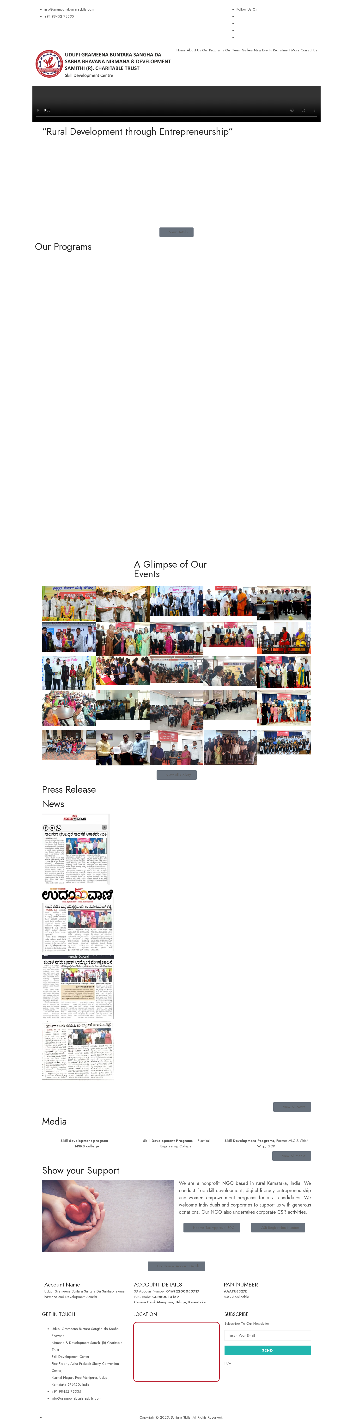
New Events (263, 50)
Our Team (233, 50)
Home (181, 50)
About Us (194, 50)
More (295, 50)
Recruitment (281, 50)
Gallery (247, 50)
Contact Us (309, 50)
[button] (176, 1087)
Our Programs (213, 50)
